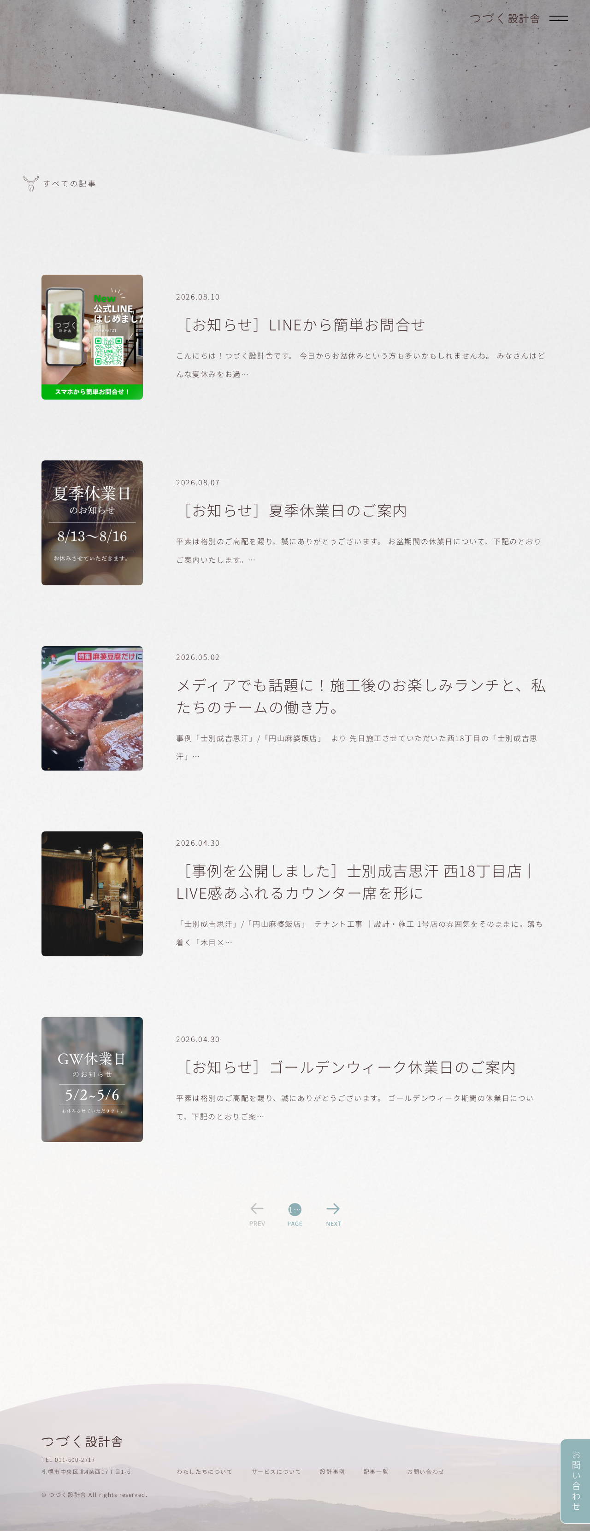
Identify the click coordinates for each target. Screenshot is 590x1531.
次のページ (332, 1214)
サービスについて (277, 1471)
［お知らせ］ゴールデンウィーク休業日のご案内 (346, 1066)
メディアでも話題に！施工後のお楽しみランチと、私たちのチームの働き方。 (361, 695)
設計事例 (332, 1471)
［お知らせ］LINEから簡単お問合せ (301, 324)
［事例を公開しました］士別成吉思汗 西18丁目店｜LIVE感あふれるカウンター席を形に (357, 881)
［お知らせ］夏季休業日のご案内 (292, 509)
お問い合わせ (426, 1471)
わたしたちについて (205, 1471)
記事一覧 (376, 1471)
